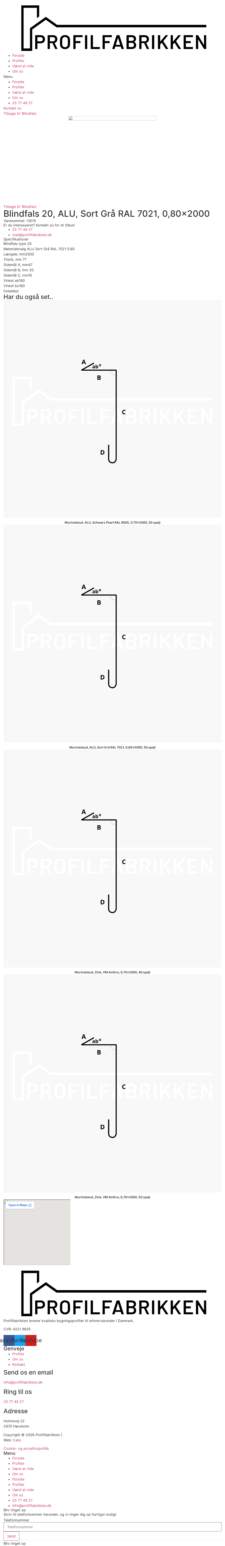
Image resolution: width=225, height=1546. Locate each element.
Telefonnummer (16, 1520)
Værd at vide (23, 66)
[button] (112, 76)
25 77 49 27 (14, 1401)
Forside (18, 55)
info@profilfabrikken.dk (23, 1382)
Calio (17, 1440)
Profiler (18, 60)
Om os (17, 71)
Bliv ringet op (15, 1543)
